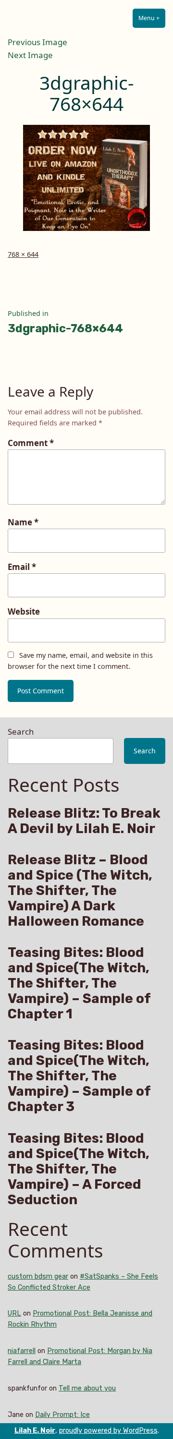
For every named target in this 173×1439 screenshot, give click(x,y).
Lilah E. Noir (34, 1431)
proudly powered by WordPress (108, 1431)
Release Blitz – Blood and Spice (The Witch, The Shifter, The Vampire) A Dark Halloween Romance (80, 890)
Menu (151, 18)
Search (21, 731)
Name (23, 522)
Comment (31, 442)
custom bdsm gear (38, 1276)
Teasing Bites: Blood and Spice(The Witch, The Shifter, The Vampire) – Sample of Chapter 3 (79, 1076)
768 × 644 (23, 254)
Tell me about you (87, 1388)
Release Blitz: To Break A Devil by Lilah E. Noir (84, 821)
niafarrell (22, 1351)
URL (14, 1313)
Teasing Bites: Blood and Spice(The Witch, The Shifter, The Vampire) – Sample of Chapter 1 (79, 983)
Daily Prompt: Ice (62, 1415)
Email (22, 566)
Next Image (30, 54)
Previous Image (37, 42)
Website (24, 611)
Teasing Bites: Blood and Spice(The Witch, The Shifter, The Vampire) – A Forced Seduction (78, 1169)
